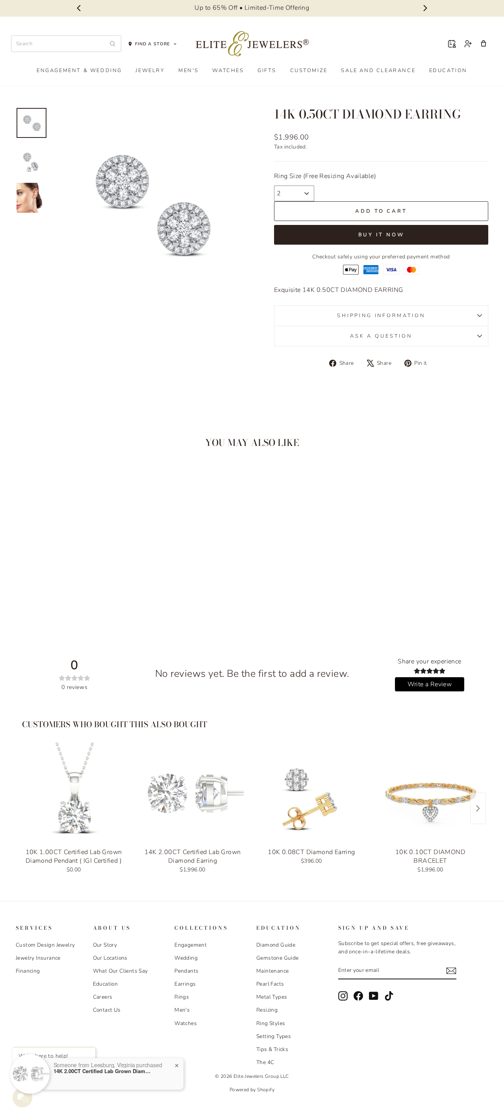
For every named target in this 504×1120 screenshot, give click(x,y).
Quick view (71, 570)
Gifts (267, 70)
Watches (228, 70)
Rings (181, 997)
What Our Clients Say (120, 971)
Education (448, 70)
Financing (28, 971)
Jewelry (150, 70)
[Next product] (478, 808)
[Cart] (483, 43)
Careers (103, 997)
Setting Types (273, 1036)
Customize (309, 70)
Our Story (105, 945)
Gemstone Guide (277, 958)
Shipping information (381, 315)
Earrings (185, 984)
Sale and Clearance (378, 70)
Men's (188, 70)
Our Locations (110, 958)
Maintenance (272, 971)
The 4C (265, 1062)
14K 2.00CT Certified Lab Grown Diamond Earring (103, 1071)
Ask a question (381, 336)
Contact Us (107, 1010)
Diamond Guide (275, 945)
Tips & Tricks (272, 1049)
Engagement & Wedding (79, 70)
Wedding (186, 958)
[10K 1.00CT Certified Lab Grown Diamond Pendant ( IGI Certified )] (73, 793)
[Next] (425, 8)
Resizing (267, 1010)
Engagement (190, 945)
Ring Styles (270, 1023)
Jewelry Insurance (38, 958)
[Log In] (467, 43)
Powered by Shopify (252, 1090)
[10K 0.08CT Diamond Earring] (311, 793)
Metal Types (271, 997)
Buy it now (381, 234)
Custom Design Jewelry (45, 945)
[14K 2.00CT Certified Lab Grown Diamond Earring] (192, 793)
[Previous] (78, 8)
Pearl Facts (270, 984)
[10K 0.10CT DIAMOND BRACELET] (430, 793)
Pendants (186, 971)
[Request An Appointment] (452, 43)
